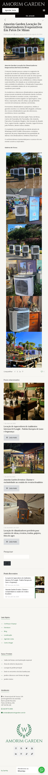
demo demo (19, 34)
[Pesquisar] (7, 563)
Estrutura (7, 627)
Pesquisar (8, 551)
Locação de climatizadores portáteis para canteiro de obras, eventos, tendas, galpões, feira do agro (22, 533)
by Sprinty (4, 771)
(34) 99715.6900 (7, 709)
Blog (5, 631)
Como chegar (8, 643)
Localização (8, 635)
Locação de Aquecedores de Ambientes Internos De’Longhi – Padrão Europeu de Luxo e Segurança (23, 429)
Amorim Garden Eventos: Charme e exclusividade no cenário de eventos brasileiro (23, 481)
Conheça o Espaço (10, 624)
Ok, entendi (30, 16)
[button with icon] (16, 748)
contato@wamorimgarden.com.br (14, 713)
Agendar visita (9, 639)
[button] (44, 10)
